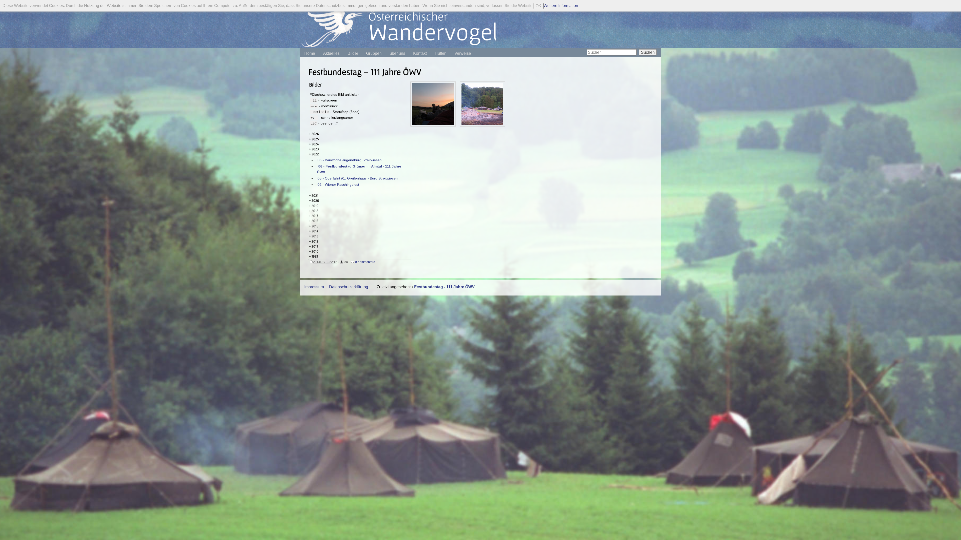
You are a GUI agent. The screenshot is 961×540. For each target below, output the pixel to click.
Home (309, 53)
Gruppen (374, 53)
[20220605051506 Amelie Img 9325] (433, 104)
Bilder (353, 53)
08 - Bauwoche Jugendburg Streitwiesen (350, 160)
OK (538, 6)
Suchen (648, 52)
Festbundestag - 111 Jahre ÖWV (444, 287)
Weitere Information (561, 6)
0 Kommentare (365, 262)
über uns (397, 53)
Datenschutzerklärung (348, 287)
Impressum (314, 287)
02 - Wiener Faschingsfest (338, 184)
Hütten (440, 53)
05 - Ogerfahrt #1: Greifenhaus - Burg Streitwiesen (358, 178)
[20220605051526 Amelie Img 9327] (482, 104)
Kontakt (420, 53)
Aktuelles (331, 53)
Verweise (462, 53)
